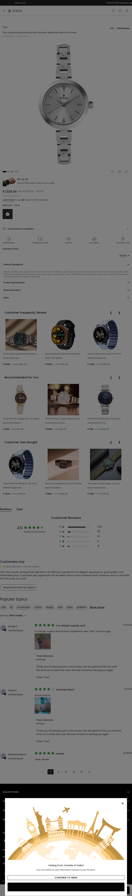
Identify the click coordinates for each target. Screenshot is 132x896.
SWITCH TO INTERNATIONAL (66, 887)
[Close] (66, 801)
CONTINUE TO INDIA (66, 877)
